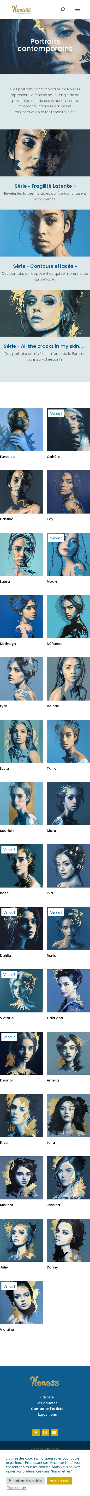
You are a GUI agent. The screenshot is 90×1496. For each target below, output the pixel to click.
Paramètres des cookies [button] (25, 1481)
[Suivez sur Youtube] (54, 1432)
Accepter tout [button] (59, 1481)
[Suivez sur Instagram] (45, 1432)
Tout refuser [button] (16, 1488)
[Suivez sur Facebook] (36, 1432)
